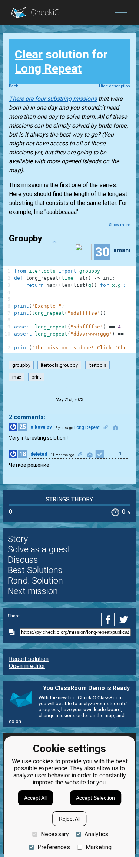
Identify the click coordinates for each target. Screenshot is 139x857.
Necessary (55, 834)
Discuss (23, 560)
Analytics (96, 834)
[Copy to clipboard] (14, 632)
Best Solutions (35, 570)
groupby (21, 365)
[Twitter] (124, 619)
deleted (38, 454)
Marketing (99, 847)
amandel (125, 250)
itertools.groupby (59, 365)
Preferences (53, 847)
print (36, 377)
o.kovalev (41, 427)
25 (22, 426)
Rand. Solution (35, 580)
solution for (61, 61)
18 (22, 454)
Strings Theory (69, 499)
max (16, 377)
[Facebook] (109, 619)
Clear (29, 54)
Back (13, 86)
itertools (97, 365)
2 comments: (27, 417)
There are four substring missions (53, 98)
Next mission (33, 591)
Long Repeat (48, 68)
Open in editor (27, 666)
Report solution (29, 658)
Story (18, 539)
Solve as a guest (39, 549)
